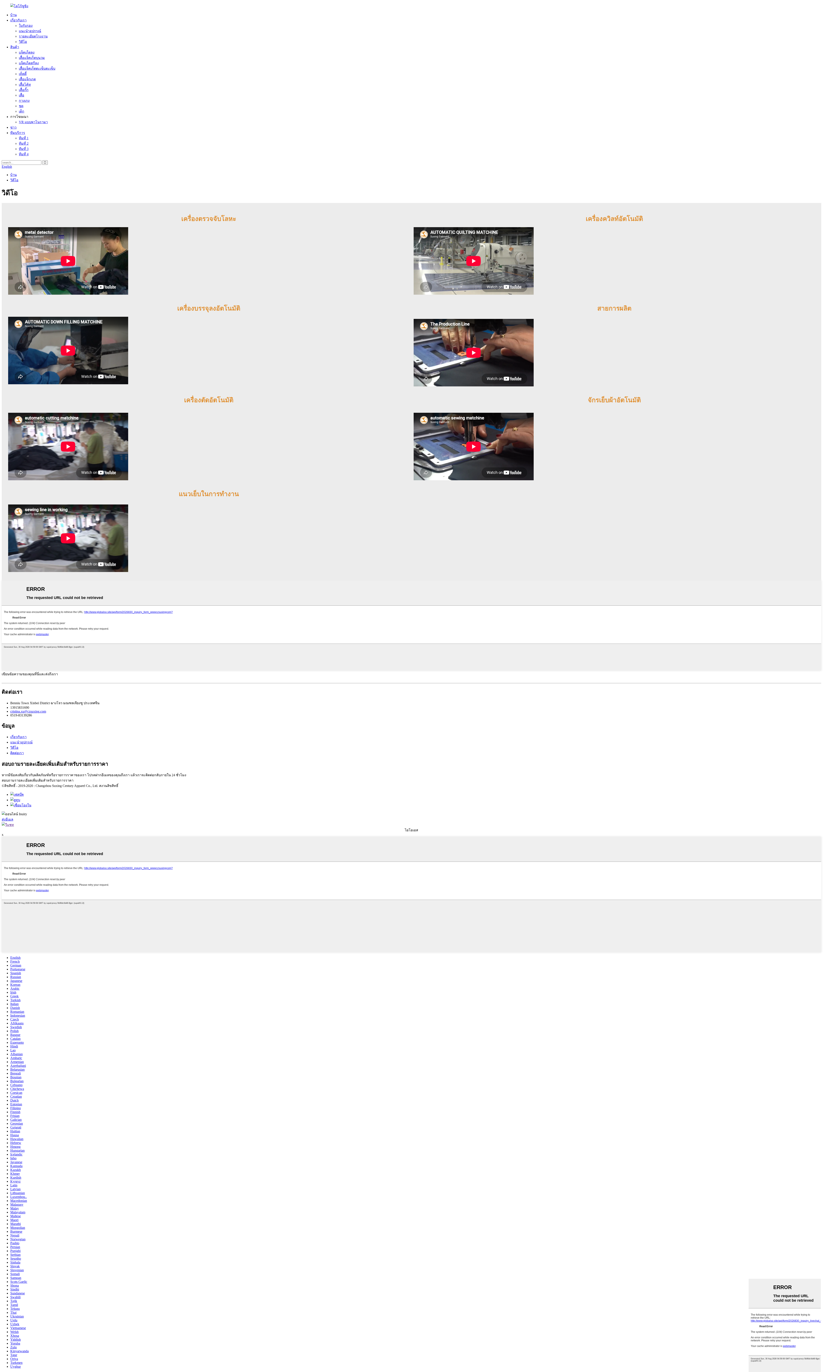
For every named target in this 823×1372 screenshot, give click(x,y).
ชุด (21, 106)
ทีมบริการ (17, 133)
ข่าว (13, 127)
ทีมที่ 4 (24, 154)
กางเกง (24, 100)
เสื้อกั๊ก (24, 90)
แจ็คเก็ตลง (27, 52)
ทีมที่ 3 (24, 149)
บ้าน (13, 15)
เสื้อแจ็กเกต (27, 79)
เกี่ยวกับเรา (18, 20)
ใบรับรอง (26, 25)
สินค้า (14, 47)
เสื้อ (21, 95)
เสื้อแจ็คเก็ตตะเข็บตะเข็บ (37, 68)
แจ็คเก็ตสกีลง (29, 63)
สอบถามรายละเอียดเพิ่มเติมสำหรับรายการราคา (38, 780)
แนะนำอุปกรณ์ (30, 31)
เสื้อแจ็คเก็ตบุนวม (32, 58)
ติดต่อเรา (17, 753)
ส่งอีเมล (7, 819)
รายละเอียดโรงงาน (33, 36)
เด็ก (21, 111)
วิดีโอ (23, 42)
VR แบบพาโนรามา (33, 122)
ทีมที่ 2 (24, 143)
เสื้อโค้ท (25, 84)
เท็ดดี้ (23, 74)
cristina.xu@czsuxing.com (28, 711)
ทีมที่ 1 (24, 138)
